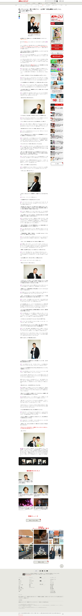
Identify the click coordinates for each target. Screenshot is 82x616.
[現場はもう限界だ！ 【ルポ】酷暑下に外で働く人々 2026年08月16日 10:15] (26, 552)
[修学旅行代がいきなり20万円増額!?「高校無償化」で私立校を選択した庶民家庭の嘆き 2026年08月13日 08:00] (56, 552)
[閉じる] (62, 614)
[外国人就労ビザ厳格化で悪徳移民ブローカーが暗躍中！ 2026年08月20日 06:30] (56, 537)
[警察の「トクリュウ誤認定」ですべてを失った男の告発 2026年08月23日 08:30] (41, 537)
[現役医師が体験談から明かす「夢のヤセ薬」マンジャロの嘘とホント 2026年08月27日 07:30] (26, 537)
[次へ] (46, 461)
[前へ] (20, 461)
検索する (54, 1)
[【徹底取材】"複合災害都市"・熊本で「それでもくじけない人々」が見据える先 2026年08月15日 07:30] (41, 552)
